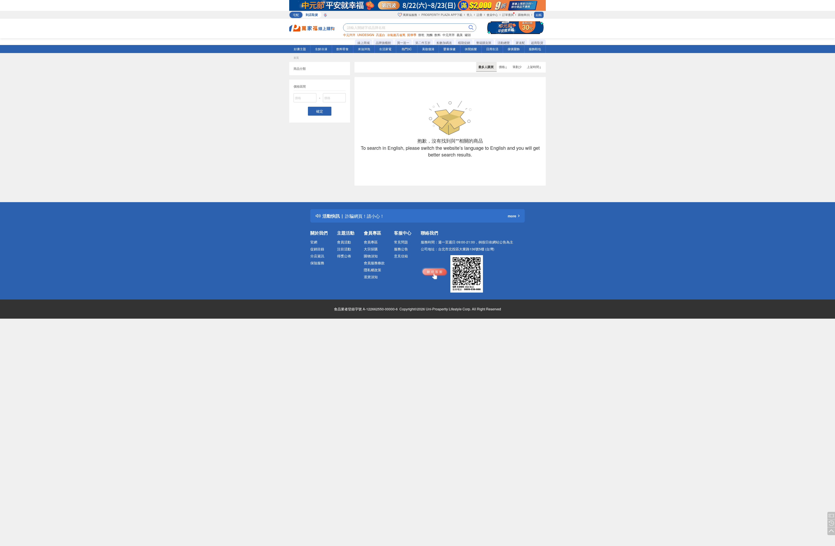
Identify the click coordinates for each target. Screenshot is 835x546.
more (512, 215)
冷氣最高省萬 (396, 35)
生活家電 (385, 49)
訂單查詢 (508, 15)
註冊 (479, 15)
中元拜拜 (349, 35)
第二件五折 (423, 42)
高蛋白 (380, 35)
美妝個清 (428, 49)
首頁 (296, 57)
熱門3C (407, 49)
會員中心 (492, 15)
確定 (319, 111)
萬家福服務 (409, 15)
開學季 (411, 35)
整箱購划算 (483, 42)
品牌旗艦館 (383, 42)
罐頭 (468, 35)
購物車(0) (524, 15)
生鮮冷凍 (321, 49)
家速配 (520, 42)
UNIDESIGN (365, 35)
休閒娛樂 (471, 49)
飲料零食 (342, 49)
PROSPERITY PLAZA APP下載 (441, 15)
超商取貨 (537, 42)
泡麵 (429, 35)
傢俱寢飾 (514, 49)
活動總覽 (504, 42)
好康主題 (300, 49)
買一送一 (403, 42)
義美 (460, 35)
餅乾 (421, 35)
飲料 (437, 35)
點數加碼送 (444, 42)
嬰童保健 (449, 49)
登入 (469, 15)
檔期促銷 (464, 42)
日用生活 (492, 49)
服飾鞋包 (535, 49)
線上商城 (363, 42)
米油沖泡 (364, 49)
